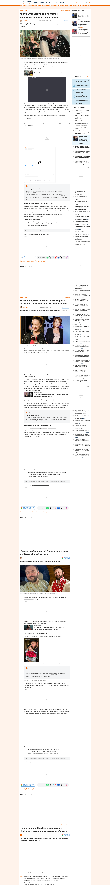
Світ (81, 19)
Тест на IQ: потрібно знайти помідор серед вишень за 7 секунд (82, 96)
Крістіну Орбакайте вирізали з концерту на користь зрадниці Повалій (44, 222)
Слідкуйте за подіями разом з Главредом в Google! (28, 257)
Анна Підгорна (26, 834)
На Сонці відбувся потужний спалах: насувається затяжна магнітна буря (82, 102)
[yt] (56, 257)
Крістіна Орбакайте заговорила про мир (37, 225)
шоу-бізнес (22, 261)
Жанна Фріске (23, 511)
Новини (42, 2)
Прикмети (42, 5)
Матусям (73, 5)
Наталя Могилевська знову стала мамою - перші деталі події (42, 751)
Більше (88, 10)
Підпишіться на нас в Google (66, 21)
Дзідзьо (22, 788)
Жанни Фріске (41, 348)
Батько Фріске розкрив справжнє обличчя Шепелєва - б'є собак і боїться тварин (47, 472)
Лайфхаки (60, 5)
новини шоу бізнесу (41, 261)
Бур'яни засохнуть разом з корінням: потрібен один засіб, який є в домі (82, 85)
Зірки (87, 5)
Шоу (57, 5)
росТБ (46, 374)
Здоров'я (45, 5)
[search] (89, 2)
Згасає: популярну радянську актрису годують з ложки (82, 81)
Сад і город (83, 5)
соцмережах (36, 66)
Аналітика (81, 27)
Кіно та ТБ (54, 5)
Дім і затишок (68, 5)
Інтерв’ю (54, 2)
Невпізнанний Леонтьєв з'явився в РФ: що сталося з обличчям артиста (82, 91)
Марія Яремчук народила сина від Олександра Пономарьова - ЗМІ (43, 749)
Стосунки (30, 5)
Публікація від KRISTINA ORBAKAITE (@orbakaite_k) (40, 180)
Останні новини (79, 107)
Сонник (64, 5)
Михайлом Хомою (28, 599)
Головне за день (79, 11)
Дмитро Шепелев (32, 511)
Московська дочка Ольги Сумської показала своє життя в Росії (43, 753)
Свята (79, 5)
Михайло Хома (29, 788)
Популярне (61, 2)
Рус (76, 2)
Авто (89, 5)
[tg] (53, 257)
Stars (21, 5)
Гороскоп (34, 5)
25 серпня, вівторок (77, 324)
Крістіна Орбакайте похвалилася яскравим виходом (40, 214)
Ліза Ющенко (59, 876)
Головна (36, 2)
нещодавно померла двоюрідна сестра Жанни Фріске (43, 428)
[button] (21, 2)
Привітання (50, 5)
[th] (50, 257)
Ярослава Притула (48, 683)
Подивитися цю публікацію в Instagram (32, 165)
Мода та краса (25, 5)
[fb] (58, 257)
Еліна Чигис (25, 20)
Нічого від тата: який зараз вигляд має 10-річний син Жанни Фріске (44, 474)
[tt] (61, 257)
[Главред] (27, 2)
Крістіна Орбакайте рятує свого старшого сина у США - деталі (51, 72)
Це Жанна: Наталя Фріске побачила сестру (38, 476)
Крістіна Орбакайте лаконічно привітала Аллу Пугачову (43, 206)
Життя (76, 5)
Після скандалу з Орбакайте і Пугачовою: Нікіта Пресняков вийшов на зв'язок (46, 223)
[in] (67, 257)
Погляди (48, 2)
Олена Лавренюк (38, 597)
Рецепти (37, 5)
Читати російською (65, 10)
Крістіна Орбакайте (38, 62)
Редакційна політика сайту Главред (40, 234)
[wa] (47, 257)
